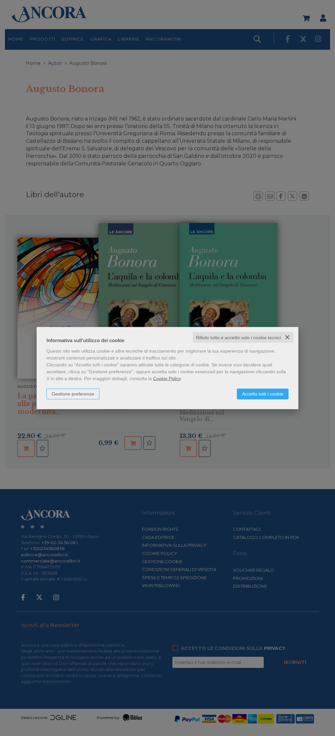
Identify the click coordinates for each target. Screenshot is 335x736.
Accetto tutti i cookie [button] (262, 393)
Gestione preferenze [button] (73, 393)
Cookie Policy (167, 378)
